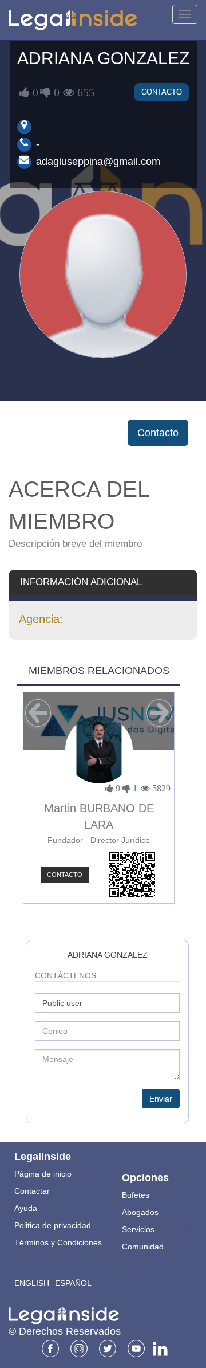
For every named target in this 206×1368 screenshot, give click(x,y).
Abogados (140, 1212)
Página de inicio (43, 1173)
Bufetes (135, 1195)
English (31, 1283)
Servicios (138, 1229)
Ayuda (25, 1208)
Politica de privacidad (52, 1225)
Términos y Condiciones (58, 1242)
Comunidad (143, 1246)
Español (73, 1283)
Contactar (32, 1190)
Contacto (161, 92)
